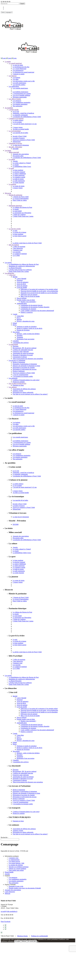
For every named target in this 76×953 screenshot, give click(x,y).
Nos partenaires (13, 883)
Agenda (7, 874)
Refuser (24, 941)
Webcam (7, 893)
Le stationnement (14, 859)
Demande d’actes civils (16, 886)
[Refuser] (37, 941)
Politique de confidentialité (39, 936)
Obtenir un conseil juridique (17, 868)
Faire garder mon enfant (16, 870)
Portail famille (9, 872)
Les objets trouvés (14, 861)
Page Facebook (5, 921)
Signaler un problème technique (18, 867)
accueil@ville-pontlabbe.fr (9, 911)
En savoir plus (32, 941)
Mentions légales (22, 936)
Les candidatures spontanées (17, 879)
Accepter (17, 941)
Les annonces (13, 877)
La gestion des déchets (16, 865)
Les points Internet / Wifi (16, 863)
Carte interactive (10, 892)
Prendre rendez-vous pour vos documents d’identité (25, 888)
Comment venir (13, 858)
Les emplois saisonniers (16, 881)
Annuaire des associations (13, 890)
